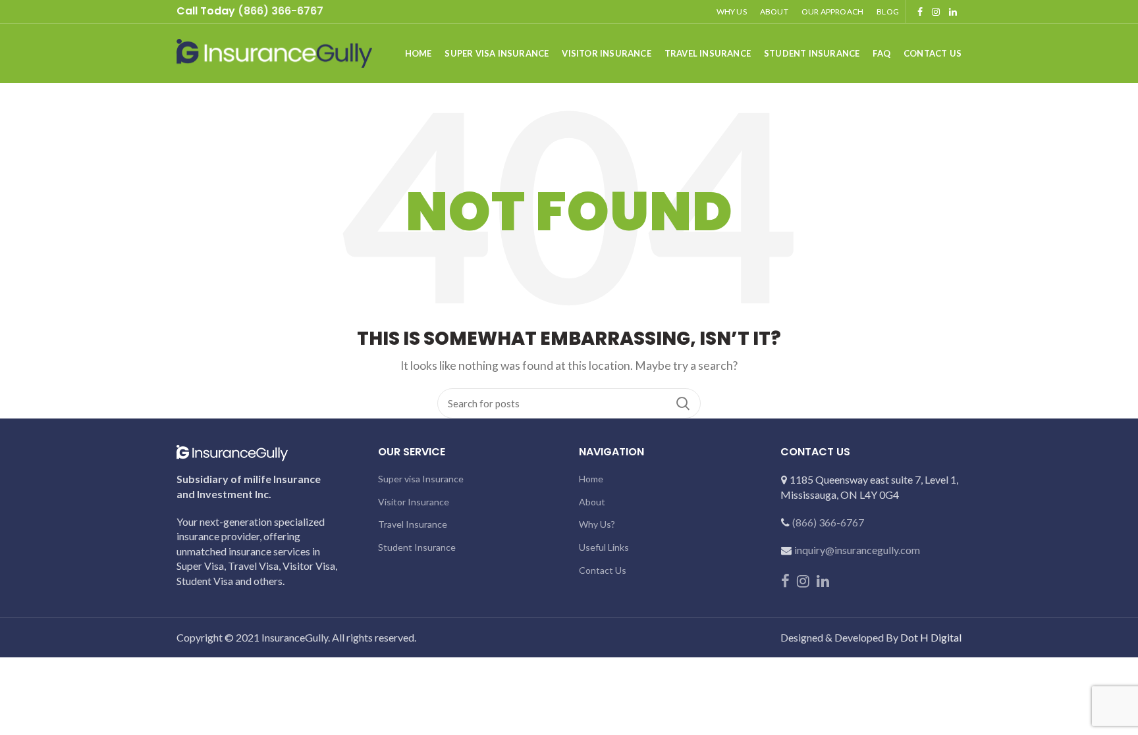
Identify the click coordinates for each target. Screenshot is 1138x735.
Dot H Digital (931, 637)
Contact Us (602, 570)
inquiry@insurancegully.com (857, 550)
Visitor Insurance (413, 501)
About (592, 501)
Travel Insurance (412, 524)
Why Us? (597, 524)
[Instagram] (935, 11)
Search (682, 403)
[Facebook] (920, 11)
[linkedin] (953, 11)
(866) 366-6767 (828, 522)
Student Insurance (417, 547)
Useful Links (604, 547)
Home (591, 478)
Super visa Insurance (421, 478)
